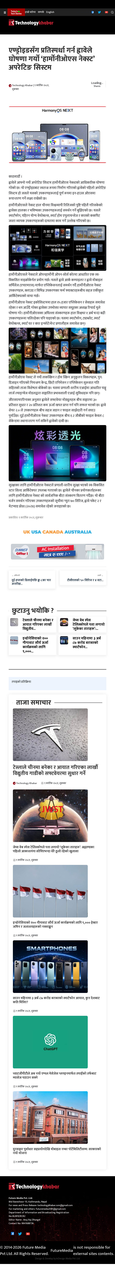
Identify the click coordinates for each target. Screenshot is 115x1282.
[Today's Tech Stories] (16, 12)
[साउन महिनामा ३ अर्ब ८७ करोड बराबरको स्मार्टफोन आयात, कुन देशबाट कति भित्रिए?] (64, 640)
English (50, 12)
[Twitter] (99, 12)
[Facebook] (92, 12)
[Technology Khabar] (31, 22)
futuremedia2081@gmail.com (51, 1209)
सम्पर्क (41, 12)
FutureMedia (62, 1250)
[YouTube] (106, 12)
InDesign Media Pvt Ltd (68, 1259)
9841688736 (28, 1223)
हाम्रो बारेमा (30, 12)
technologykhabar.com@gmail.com (55, 1205)
